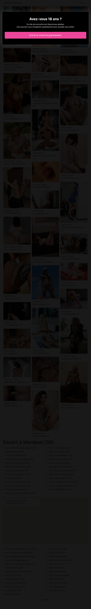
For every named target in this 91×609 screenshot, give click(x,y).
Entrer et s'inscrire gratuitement (45, 35)
